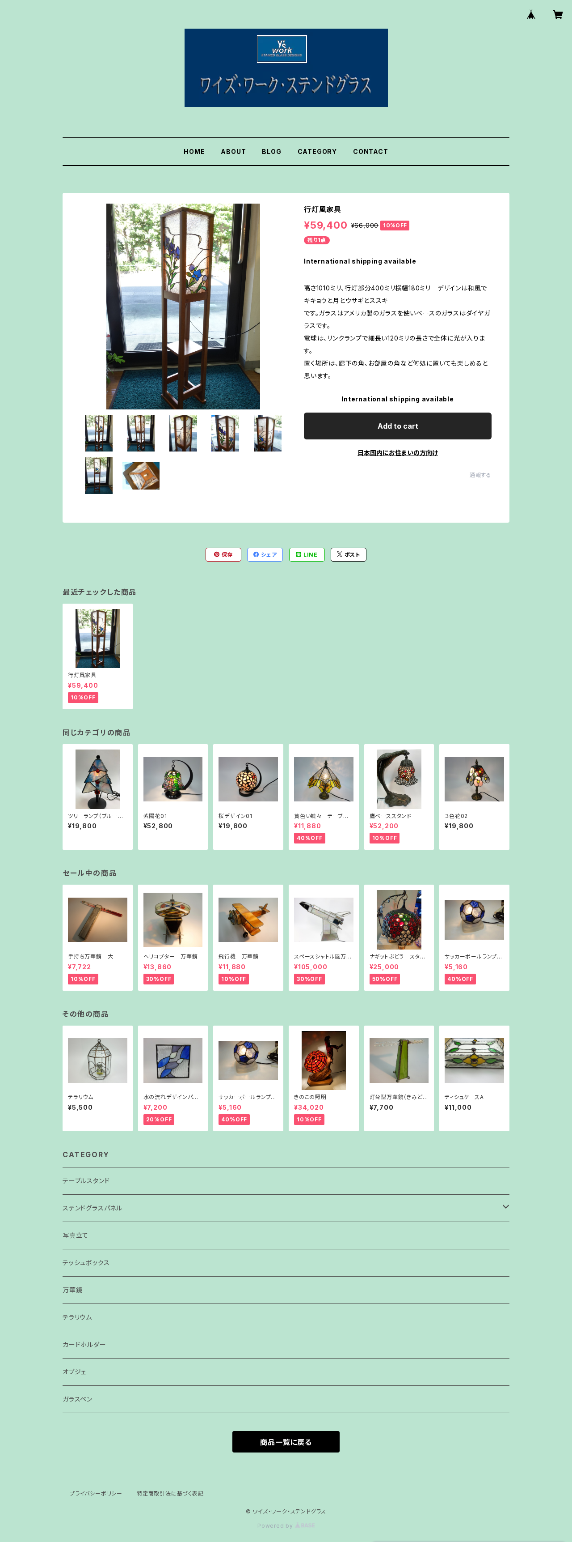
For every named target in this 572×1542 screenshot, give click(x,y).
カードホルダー (84, 1344)
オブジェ (74, 1372)
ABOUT (233, 151)
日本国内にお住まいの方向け (398, 452)
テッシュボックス (86, 1262)
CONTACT (370, 151)
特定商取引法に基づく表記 (170, 1493)
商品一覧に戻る (286, 1442)
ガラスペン (78, 1399)
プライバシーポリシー (96, 1493)
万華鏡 (72, 1290)
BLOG (271, 151)
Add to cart (398, 426)
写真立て (75, 1235)
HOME (194, 151)
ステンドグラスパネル (92, 1208)
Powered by (276, 1525)
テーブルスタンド (86, 1180)
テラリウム (77, 1317)
